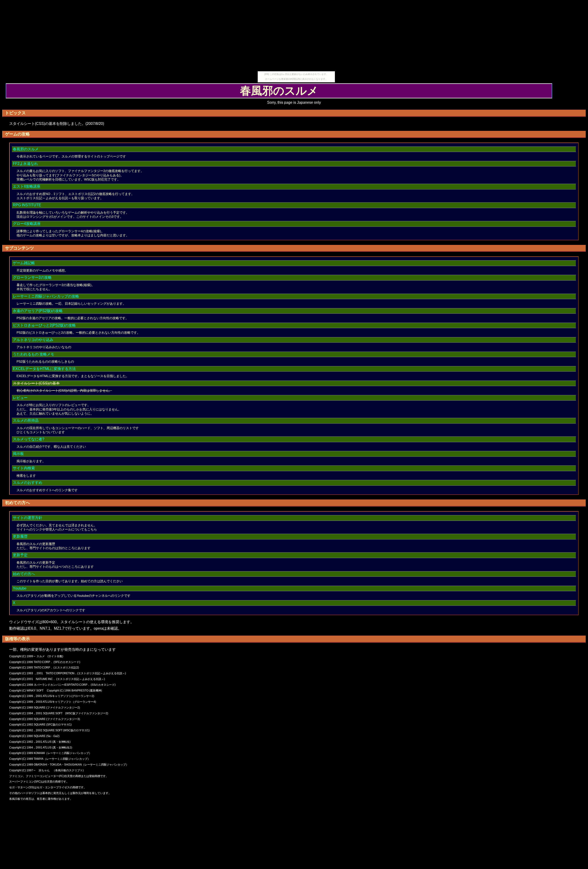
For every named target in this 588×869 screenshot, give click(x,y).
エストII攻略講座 (26, 186)
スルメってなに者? (28, 439)
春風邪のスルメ (26, 149)
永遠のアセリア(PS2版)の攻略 (38, 311)
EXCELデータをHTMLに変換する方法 (44, 369)
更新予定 (20, 555)
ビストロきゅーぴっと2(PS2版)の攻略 (44, 325)
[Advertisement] (296, 39)
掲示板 (18, 454)
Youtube (19, 588)
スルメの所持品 (26, 420)
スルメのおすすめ (27, 483)
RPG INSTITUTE (27, 205)
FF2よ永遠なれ (25, 164)
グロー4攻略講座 (27, 224)
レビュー (20, 398)
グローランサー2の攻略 (32, 277)
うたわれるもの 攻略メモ (33, 354)
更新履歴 (20, 536)
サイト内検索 (24, 468)
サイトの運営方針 (27, 518)
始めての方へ (24, 574)
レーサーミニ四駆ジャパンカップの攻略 (46, 296)
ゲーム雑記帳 (24, 263)
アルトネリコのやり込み (33, 340)
